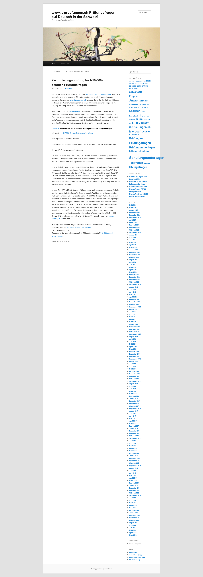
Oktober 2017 (134, 406)
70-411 (141, 83)
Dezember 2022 (134, 277)
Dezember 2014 (134, 488)
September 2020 (135, 334)
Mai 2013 (132, 530)
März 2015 (133, 480)
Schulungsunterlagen (146, 157)
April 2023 (133, 269)
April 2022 (133, 297)
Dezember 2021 (134, 299)
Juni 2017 (132, 416)
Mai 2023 (132, 267)
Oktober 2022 (134, 282)
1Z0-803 (148, 81)
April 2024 (133, 245)
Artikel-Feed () (135, 555)
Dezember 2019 (134, 354)
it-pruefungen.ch (140, 127)
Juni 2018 (132, 389)
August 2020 (133, 336)
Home (54, 64)
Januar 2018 (133, 398)
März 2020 (133, 349)
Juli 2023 (132, 262)
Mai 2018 (132, 391)
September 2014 (135, 495)
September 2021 (135, 307)
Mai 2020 (132, 344)
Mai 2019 (132, 369)
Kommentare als (137, 557)
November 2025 (134, 215)
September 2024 (135, 232)
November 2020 (134, 329)
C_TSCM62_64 (144, 107)
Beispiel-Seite (64, 64)
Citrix (148, 104)
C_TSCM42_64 (134, 107)
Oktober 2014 (134, 493)
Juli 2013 (132, 525)
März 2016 (133, 451)
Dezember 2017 (134, 401)
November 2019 (134, 356)
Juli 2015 (132, 470)
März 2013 (133, 535)
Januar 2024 (133, 250)
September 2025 (135, 217)
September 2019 (135, 359)
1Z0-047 (142, 81)
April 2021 (133, 319)
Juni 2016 (132, 443)
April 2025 (133, 222)
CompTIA (55, 128)
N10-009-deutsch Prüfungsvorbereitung (77, 133)
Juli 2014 (132, 498)
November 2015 (134, 460)
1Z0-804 (131, 83)
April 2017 (133, 421)
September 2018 (135, 381)
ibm (133, 123)
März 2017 (133, 423)
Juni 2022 (132, 292)
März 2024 (133, 247)
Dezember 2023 (134, 252)
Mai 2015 (132, 475)
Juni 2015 (132, 473)
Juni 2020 (132, 341)
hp (141, 115)
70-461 (146, 86)
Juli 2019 (132, 364)
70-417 (141, 86)
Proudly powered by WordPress (101, 569)
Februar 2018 (134, 396)
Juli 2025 (132, 220)
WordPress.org (134, 560)
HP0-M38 (132, 119)
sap (130, 154)
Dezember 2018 (134, 374)
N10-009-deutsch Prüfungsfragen (98, 94)
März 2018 (133, 393)
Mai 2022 (132, 294)
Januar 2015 (133, 485)
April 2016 (133, 448)
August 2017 (133, 411)
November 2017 (134, 403)
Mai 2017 (132, 418)
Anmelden (133, 552)
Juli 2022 (132, 289)
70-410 (136, 83)
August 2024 (133, 235)
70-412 (147, 83)
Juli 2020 (132, 339)
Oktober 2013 (134, 520)
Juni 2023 (132, 264)
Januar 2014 (133, 513)
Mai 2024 (132, 242)
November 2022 (134, 279)
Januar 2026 (133, 210)
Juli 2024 (132, 237)
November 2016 (134, 433)
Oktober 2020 (134, 331)
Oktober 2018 (134, 379)
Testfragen (136, 163)
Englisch (134, 111)
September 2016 (135, 438)
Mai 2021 (132, 317)
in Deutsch (142, 122)
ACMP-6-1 (135, 88)
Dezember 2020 (134, 327)
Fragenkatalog (134, 116)
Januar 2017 (133, 428)
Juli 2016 (132, 441)
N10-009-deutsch (75, 111)
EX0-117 (143, 111)
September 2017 (135, 408)
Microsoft (135, 131)
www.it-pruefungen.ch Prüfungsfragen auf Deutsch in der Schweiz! (83, 14)
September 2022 (135, 284)
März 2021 (133, 322)
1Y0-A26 (137, 81)
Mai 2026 (132, 205)
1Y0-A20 (131, 81)
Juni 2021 (132, 314)
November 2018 (134, 376)
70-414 (136, 86)
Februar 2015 (134, 483)
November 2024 (134, 227)
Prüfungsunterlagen (142, 147)
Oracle (146, 131)
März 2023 (133, 272)
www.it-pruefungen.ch (78, 100)
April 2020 (133, 346)
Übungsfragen (138, 167)
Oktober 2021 (134, 304)
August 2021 (133, 309)
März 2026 (133, 207)
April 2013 (133, 532)
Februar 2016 (134, 453)
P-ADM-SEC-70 (134, 135)
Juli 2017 (132, 413)
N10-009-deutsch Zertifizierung (79, 227)
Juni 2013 (132, 527)
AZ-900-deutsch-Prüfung (138, 186)
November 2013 (134, 518)
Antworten (136, 100)
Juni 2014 (132, 500)
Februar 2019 (134, 371)
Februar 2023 (134, 274)
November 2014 (134, 490)
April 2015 (133, 478)
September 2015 (135, 465)
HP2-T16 (144, 119)
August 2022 (133, 287)
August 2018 (133, 384)
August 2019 (133, 361)
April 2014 (133, 505)
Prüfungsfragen (140, 143)
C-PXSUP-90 (141, 105)
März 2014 (133, 508)
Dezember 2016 (134, 431)
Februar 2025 (134, 225)
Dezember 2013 (134, 515)
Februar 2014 (134, 510)
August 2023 (133, 259)
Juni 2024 (132, 240)
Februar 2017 (134, 426)
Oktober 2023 (134, 257)
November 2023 (134, 255)
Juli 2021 (132, 312)
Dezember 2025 (134, 212)
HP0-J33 (146, 116)
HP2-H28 (138, 119)
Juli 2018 (132, 386)
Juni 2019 (132, 366)
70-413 (131, 86)
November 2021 (134, 302)
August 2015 (133, 468)
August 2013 (133, 522)
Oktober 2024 (134, 230)
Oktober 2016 (134, 436)
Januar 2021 (133, 324)
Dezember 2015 (134, 458)
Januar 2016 (133, 456)
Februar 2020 (134, 351)
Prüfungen (136, 138)
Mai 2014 (132, 503)
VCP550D (146, 163)
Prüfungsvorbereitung (139, 151)
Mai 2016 (132, 446)
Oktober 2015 (134, 463)
